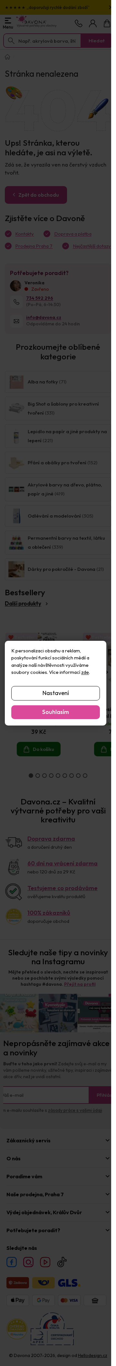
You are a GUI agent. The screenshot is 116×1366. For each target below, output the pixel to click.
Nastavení (56, 693)
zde (85, 672)
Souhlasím (55, 712)
